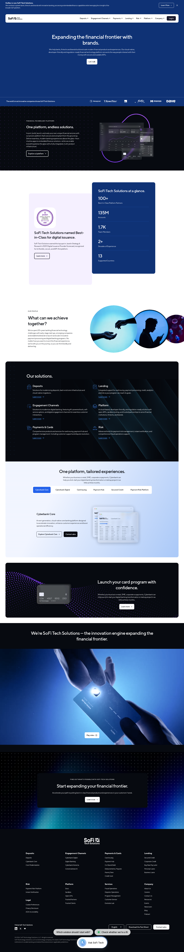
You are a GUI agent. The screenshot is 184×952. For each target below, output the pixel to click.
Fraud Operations (111, 888)
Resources (148, 899)
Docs (67, 888)
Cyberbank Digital (62, 490)
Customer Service (111, 899)
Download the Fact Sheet (139, 927)
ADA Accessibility (32, 912)
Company (159, 18)
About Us (147, 888)
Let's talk (92, 62)
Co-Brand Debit (110, 865)
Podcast (147, 914)
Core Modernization (32, 865)
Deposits (83, 18)
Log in (171, 18)
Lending (128, 18)
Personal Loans (149, 869)
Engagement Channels (100, 18)
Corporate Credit (150, 861)
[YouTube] (25, 928)
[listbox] (116, 927)
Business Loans (149, 872)
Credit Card (109, 876)
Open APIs (69, 896)
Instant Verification (32, 892)
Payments (117, 18)
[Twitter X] (20, 928)
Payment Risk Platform (140, 490)
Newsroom (148, 907)
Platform (147, 18)
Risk (138, 18)
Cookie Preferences (32, 905)
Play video (90, 735)
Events (146, 903)
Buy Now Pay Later (150, 865)
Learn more (40, 256)
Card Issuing (82, 490)
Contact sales (71, 534)
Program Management (112, 896)
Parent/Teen (109, 872)
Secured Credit (117, 490)
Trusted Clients (70, 903)
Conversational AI (71, 869)
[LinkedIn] (16, 928)
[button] (92, 697)
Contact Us (148, 896)
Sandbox (68, 892)
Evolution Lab (109, 903)
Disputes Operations (112, 892)
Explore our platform (36, 154)
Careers (147, 892)
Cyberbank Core (41, 490)
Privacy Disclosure (32, 908)
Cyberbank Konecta (72, 865)
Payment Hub (98, 490)
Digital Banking (70, 861)
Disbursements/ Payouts (113, 869)
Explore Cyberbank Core (47, 534)
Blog (145, 910)
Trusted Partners (71, 899)
